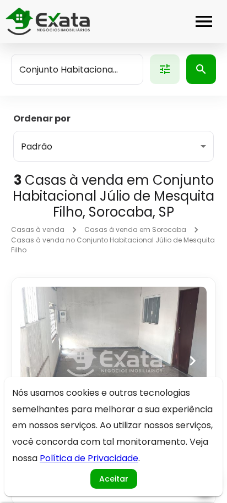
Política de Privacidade (89, 458)
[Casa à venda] (113, 360)
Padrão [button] (36, 146)
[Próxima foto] (193, 360)
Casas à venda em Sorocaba (135, 229)
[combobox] (77, 69)
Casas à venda (37, 229)
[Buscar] (201, 69)
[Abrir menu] (203, 21)
